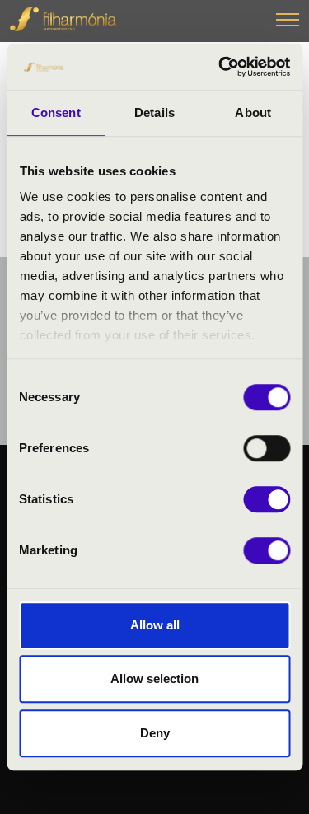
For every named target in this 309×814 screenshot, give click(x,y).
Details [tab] (154, 112)
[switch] (266, 448)
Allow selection (154, 678)
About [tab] (253, 112)
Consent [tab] (56, 112)
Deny (155, 733)
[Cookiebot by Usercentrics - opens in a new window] (220, 66)
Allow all (155, 625)
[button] (287, 21)
